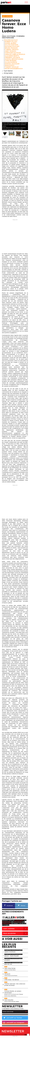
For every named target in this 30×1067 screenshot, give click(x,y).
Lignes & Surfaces (9, 952)
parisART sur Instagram (15, 1022)
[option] (15, 110)
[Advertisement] (15, 236)
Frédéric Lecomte (12, 57)
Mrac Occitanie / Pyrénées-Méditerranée (13, 37)
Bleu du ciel (8, 964)
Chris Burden (10, 61)
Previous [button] (5, 110)
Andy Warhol (10, 51)
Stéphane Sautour (13, 53)
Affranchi (7, 974)
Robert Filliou (11, 41)
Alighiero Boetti (12, 56)
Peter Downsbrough (14, 68)
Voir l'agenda (15, 929)
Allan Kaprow (11, 62)
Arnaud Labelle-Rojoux (15, 54)
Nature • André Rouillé (11, 956)
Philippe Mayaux (11, 40)
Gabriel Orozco (11, 49)
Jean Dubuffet (8, 1000)
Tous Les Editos (15, 933)
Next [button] (25, 110)
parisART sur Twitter (12, 1018)
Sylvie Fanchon (11, 45)
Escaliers (7, 960)
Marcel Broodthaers (14, 59)
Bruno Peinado (11, 48)
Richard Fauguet (12, 46)
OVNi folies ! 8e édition (11, 979)
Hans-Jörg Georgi (9, 968)
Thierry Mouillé (11, 67)
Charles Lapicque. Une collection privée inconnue (14, 984)
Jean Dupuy (9, 65)
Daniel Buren (10, 43)
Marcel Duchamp (12, 64)
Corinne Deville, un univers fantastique (12, 991)
